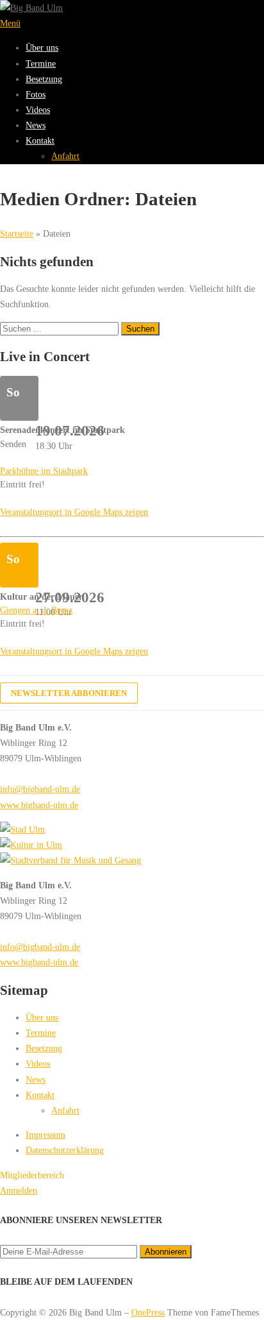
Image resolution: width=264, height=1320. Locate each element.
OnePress (148, 1312)
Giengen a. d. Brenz (36, 610)
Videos (38, 110)
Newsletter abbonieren (69, 693)
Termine (41, 63)
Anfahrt (65, 156)
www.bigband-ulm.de (39, 805)
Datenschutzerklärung (65, 1150)
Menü (10, 23)
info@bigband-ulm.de (40, 789)
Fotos (35, 94)
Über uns (42, 47)
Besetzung (44, 79)
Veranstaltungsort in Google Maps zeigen (74, 512)
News (35, 125)
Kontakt (40, 140)
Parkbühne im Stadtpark (44, 471)
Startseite (16, 233)
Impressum (45, 1135)
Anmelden (18, 1190)
